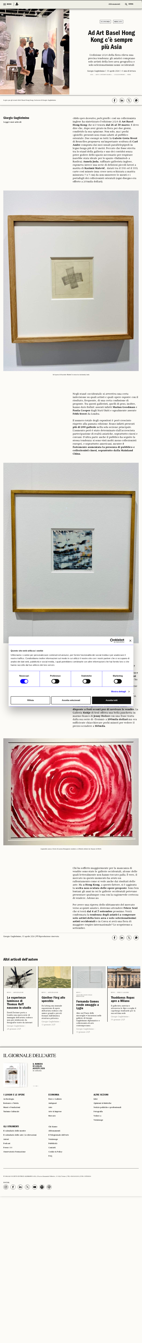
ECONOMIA (53, 1116)
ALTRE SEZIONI (101, 1116)
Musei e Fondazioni (13, 1131)
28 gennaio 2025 (14, 1051)
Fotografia (99, 1136)
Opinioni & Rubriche (105, 1126)
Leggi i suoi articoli (12, 136)
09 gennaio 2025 (118, 1040)
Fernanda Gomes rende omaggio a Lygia (87, 1022)
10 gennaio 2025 (83, 1053)
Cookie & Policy (56, 1184)
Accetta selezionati (71, 700)
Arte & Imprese (56, 1136)
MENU (9, 4)
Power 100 (8, 1179)
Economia (105, 22)
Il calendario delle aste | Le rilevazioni (24, 1164)
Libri (96, 1121)
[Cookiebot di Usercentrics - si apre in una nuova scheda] (112, 641)
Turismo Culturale (13, 1136)
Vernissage (100, 1146)
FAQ (50, 1189)
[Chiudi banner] (130, 641)
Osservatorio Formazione (17, 1184)
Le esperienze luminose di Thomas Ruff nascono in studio (19, 1021)
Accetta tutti (111, 700)
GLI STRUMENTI (11, 1154)
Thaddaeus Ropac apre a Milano (122, 1016)
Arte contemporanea (103, 89)
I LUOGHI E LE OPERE (14, 1116)
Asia (91, 89)
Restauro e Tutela (12, 1126)
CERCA (130, 4)
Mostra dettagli (118, 691)
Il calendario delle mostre (17, 1159)
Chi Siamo (53, 1154)
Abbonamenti (114, 4)
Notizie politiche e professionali (111, 1131)
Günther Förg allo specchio (53, 1014)
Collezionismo (119, 89)
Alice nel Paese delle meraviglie (84, 1009)
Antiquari (53, 1126)
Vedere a (98, 1141)
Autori (6, 1169)
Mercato (118, 22)
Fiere (129, 89)
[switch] (55, 681)
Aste (50, 1131)
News (9, 1006)
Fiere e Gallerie (123, 1006)
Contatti (52, 1179)
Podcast (7, 1174)
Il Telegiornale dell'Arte (61, 1164)
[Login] (16, 4)
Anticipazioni (18, 1006)
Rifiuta (30, 700)
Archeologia (10, 1121)
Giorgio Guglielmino (16, 1048)
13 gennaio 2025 (48, 1040)
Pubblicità (53, 1174)
